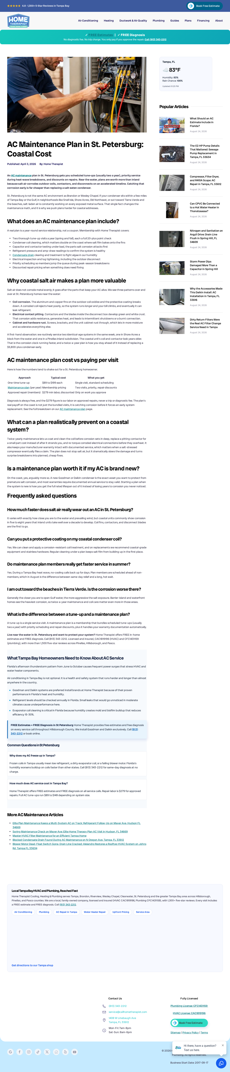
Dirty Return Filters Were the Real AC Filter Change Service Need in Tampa (205, 323)
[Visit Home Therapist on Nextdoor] (56, 1052)
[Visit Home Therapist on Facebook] (19, 1052)
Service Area (143, 912)
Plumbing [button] (159, 20)
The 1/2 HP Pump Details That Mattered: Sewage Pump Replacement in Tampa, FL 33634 (204, 151)
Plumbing (44, 912)
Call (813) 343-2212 (155, 39)
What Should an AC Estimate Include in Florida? (201, 122)
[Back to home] (18, 21)
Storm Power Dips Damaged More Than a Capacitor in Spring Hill (204, 265)
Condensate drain (23, 255)
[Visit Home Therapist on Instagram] (29, 1052)
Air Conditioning (23, 912)
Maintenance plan (18, 387)
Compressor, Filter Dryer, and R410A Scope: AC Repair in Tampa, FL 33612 (205, 180)
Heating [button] (109, 20)
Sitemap (176, 1032)
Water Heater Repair (95, 912)
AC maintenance (21, 175)
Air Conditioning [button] (88, 20)
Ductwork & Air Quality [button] (133, 20)
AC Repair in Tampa (66, 912)
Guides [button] (174, 20)
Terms (204, 1032)
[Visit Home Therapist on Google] (10, 1052)
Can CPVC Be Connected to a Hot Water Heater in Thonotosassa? (205, 207)
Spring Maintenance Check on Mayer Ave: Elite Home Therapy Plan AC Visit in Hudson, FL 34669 (70, 831)
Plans (188, 20)
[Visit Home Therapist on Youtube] (74, 1052)
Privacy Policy (190, 1032)
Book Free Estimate (208, 6)
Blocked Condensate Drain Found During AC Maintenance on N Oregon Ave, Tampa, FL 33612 (68, 840)
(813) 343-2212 (67, 904)
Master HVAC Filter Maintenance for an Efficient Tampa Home (49, 836)
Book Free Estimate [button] (191, 1023)
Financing (203, 20)
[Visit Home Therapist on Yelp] (65, 1052)
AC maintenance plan (73, 409)
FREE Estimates (100, 35)
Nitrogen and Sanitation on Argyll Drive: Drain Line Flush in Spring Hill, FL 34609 (206, 236)
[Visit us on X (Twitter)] (47, 1052)
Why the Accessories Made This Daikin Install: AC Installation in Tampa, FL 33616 (206, 294)
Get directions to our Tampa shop (32, 965)
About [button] (219, 20)
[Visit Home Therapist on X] (38, 1052)
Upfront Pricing (120, 912)
